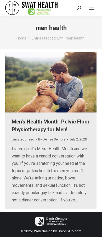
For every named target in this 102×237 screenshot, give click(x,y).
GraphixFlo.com (69, 231)
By (51, 139)
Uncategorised (23, 139)
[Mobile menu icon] (91, 8)
